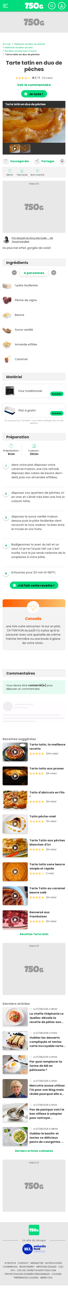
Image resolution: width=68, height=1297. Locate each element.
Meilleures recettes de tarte (19, 47)
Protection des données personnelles (27, 1274)
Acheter (57, 394)
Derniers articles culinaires (34, 1151)
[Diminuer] (14, 272)
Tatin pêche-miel (42, 816)
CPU (12, 1270)
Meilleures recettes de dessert (29, 44)
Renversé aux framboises (39, 914)
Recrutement (27, 1266)
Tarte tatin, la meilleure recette (47, 747)
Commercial (10, 1266)
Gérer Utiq (46, 1277)
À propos (10, 1263)
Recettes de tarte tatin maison (21, 50)
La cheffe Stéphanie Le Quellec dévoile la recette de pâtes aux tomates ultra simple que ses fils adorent (46, 1018)
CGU (60, 1266)
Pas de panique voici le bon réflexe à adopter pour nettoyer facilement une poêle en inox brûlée (46, 1114)
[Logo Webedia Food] (34, 1249)
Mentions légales (46, 1266)
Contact (23, 1263)
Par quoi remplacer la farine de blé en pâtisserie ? (45, 1066)
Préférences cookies (26, 1277)
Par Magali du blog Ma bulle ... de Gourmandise (32, 239)
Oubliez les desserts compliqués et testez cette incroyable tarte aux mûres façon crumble (46, 1042)
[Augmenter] (53, 272)
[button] (44, 161)
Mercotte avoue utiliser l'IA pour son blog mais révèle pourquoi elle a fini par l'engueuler (47, 1090)
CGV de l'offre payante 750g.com (36, 1270)
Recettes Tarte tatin (34, 934)
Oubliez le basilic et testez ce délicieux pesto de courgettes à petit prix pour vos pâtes (46, 1138)
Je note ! (36, 94)
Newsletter (37, 1263)
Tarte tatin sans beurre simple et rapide (47, 866)
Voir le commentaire (34, 85)
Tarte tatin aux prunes (46, 768)
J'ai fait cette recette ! (36, 585)
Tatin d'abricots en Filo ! (47, 794)
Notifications (53, 1263)
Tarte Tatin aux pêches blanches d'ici (47, 842)
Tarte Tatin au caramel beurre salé (47, 890)
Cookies (57, 1274)
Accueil (6, 44)
